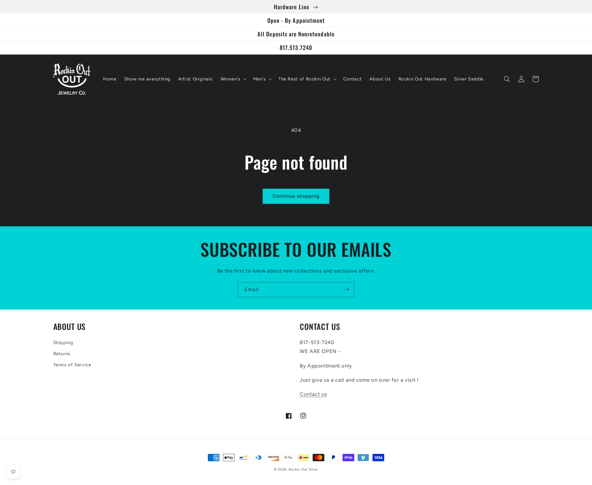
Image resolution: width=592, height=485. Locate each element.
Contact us (313, 394)
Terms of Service (72, 365)
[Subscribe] (347, 289)
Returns (61, 353)
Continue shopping (296, 196)
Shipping (63, 342)
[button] (232, 79)
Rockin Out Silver (304, 469)
